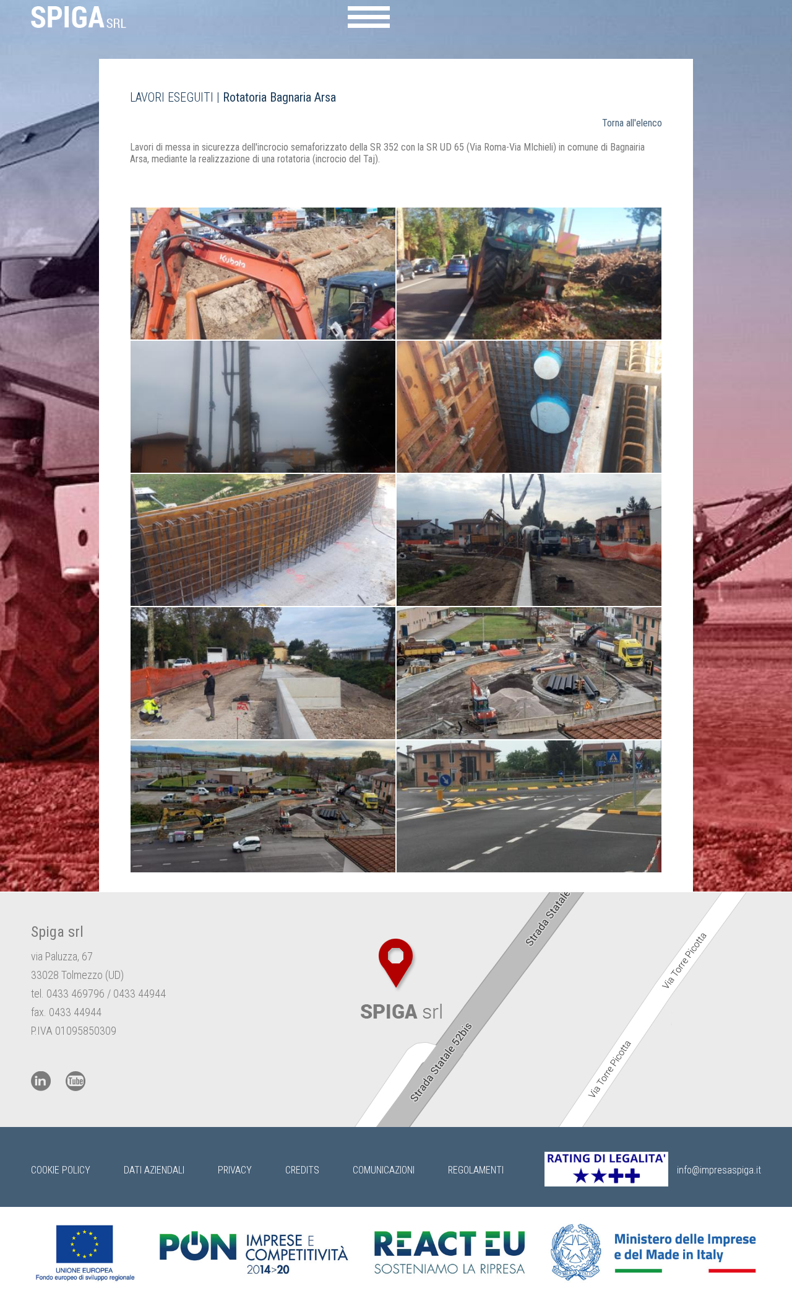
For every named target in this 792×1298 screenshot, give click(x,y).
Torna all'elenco (632, 123)
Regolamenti (476, 1170)
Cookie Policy (60, 1170)
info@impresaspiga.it (719, 1170)
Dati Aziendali (154, 1170)
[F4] (529, 406)
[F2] (529, 273)
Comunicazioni (384, 1170)
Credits (302, 1170)
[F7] (263, 673)
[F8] (529, 673)
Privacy (235, 1170)
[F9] (263, 806)
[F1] (263, 273)
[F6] (529, 540)
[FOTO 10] (529, 806)
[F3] (263, 406)
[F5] (263, 540)
